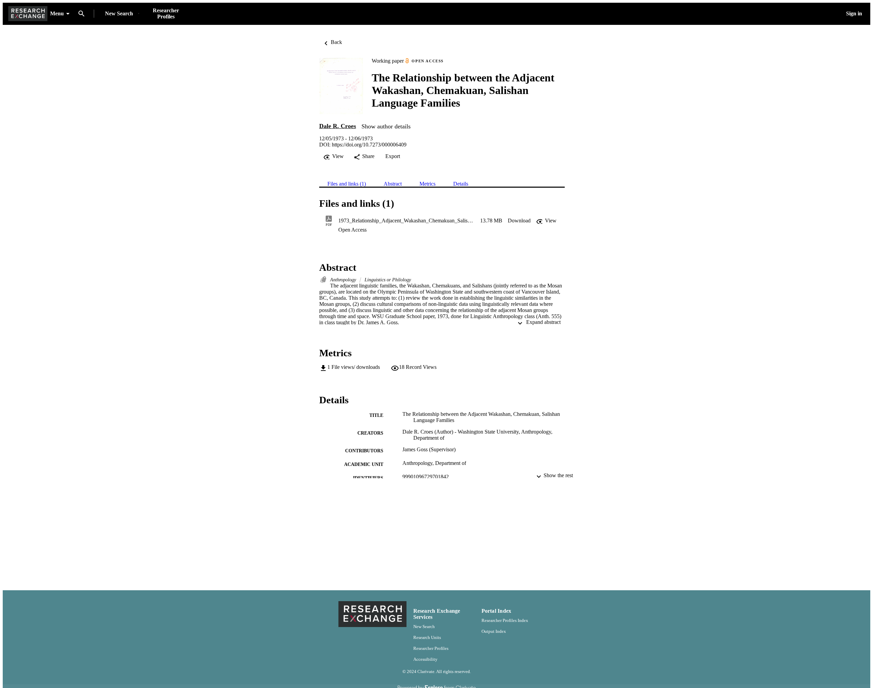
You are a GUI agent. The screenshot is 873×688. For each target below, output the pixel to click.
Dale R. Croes (337, 126)
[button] (519, 221)
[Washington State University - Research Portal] (27, 13)
